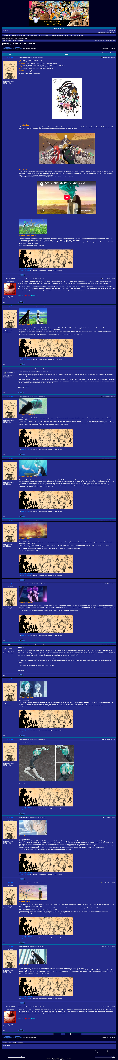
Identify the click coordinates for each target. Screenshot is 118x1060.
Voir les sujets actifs (22, 38)
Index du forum (7, 40)
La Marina (20, 40)
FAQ (107, 30)
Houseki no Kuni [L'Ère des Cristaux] (18, 43)
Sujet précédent (104, 52)
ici (28, 784)
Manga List (23, 268)
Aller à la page (105, 48)
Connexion (5, 30)
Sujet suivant (112, 52)
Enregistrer (82, 35)
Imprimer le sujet (7, 52)
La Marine (10, 44)
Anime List (29, 268)
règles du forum (25, 270)
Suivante (113, 48)
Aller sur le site (59, 28)
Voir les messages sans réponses (10, 38)
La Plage (14, 40)
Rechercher (112, 30)
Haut (4, 275)
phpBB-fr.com (62, 1059)
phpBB (52, 1058)
